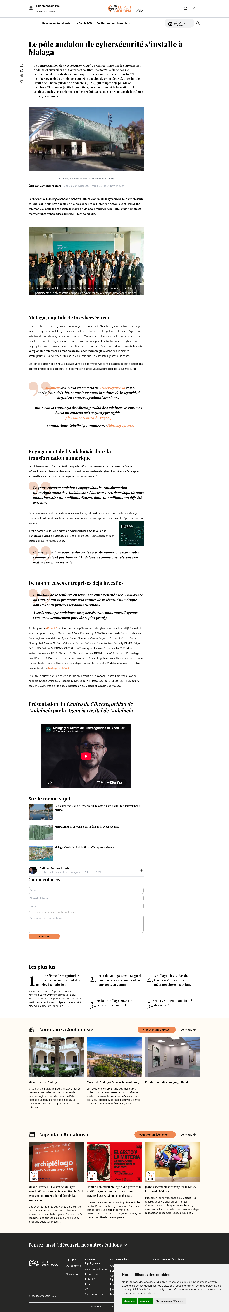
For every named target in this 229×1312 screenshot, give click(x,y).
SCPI (112, 1270)
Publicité (90, 1279)
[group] (190, 22)
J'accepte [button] (129, 1301)
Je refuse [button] (145, 1301)
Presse (89, 1284)
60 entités (52, 628)
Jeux (112, 1289)
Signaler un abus (95, 1294)
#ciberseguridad (112, 387)
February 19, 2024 (120, 425)
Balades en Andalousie (56, 23)
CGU (87, 1289)
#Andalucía (50, 387)
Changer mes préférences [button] (169, 1301)
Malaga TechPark (58, 668)
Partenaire (91, 1274)
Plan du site (95, 1306)
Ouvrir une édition (96, 1269)
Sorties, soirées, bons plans (114, 23)
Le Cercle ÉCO (83, 23)
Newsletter (72, 1274)
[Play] (190, 23)
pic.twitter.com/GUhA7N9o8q (88, 417)
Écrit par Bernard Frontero (45, 186)
